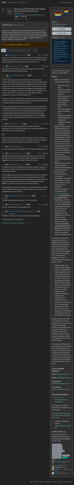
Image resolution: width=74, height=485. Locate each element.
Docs (54, 481)
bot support (21, 223)
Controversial (15, 50)
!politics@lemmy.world (64, 377)
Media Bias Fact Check (9, 223)
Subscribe (62, 29)
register (19, 44)
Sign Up (69, 2)
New (23, 50)
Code (59, 481)
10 (16, 19)
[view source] (26, 19)
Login (63, 2)
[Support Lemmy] (27, 2)
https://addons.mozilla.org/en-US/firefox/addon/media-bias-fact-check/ (61, 415)
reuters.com (7, 25)
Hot (3, 50)
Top (8, 50)
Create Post (22, 2)
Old (29, 50)
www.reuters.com (18, 13)
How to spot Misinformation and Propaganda (61, 400)
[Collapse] (3, 55)
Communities (12, 2)
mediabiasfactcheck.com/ (63, 425)
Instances (49, 481)
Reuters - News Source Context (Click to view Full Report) (21, 216)
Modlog (65, 457)
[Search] (59, 2)
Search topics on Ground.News (13, 219)
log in (12, 44)
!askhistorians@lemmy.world (61, 389)
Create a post (61, 33)
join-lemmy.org (67, 481)
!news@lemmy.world (62, 374)
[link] (20, 19)
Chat (35, 50)
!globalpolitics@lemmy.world (61, 383)
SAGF (3, 2)
